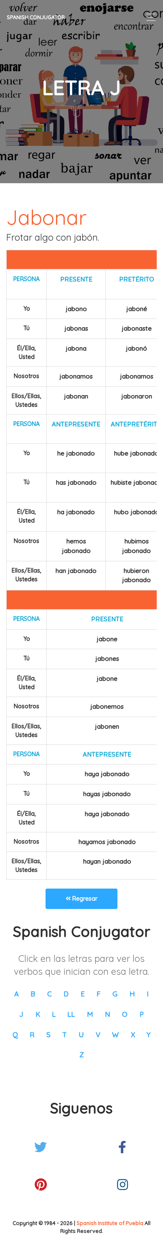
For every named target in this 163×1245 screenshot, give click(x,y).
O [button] (124, 1014)
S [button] (48, 1034)
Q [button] (15, 1034)
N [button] (107, 1014)
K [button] (38, 1014)
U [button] (81, 1034)
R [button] (32, 1034)
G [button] (114, 993)
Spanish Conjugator (36, 17)
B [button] (33, 993)
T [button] (64, 1034)
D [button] (66, 993)
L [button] (54, 1014)
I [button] (148, 993)
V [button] (98, 1034)
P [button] (142, 1014)
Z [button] (81, 1054)
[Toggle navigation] (148, 17)
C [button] (49, 993)
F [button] (99, 993)
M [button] (90, 1014)
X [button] (133, 1034)
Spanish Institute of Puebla (109, 1223)
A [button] (16, 993)
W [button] (115, 1034)
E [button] (83, 993)
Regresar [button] (84, 898)
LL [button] (71, 1014)
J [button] (21, 1014)
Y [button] (148, 1034)
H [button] (132, 993)
